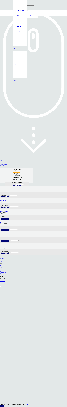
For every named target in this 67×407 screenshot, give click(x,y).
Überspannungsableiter (4, 222)
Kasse (1, 261)
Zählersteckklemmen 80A (4, 245)
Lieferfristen (1, 273)
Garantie (1, 274)
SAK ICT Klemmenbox (4, 211)
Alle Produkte (2, 258)
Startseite (1, 160)
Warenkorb (1, 260)
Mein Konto (1, 259)
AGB (1, 271)
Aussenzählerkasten (2, 161)
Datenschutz (26, 404)
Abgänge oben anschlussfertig (3, 164)
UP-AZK (26, 182)
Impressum (1, 267)
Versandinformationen (3, 272)
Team (1, 265)
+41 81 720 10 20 (2, 281)
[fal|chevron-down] (33, 85)
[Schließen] (27, 10)
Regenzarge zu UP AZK (4, 200)
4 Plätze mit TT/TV (2, 165)
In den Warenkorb (16, 185)
